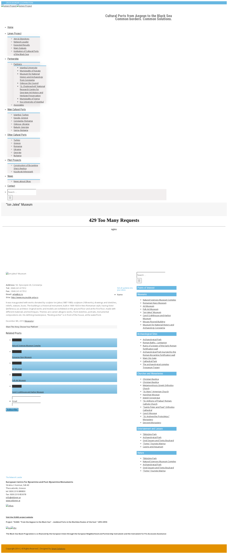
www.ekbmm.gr (13, 500)
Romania (18, 146)
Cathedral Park (150, 361)
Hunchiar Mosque (151, 394)
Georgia (17, 152)
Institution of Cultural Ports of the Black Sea (26, 53)
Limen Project (14, 33)
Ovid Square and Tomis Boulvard (158, 440)
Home (10, 27)
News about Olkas (22, 181)
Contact (11, 185)
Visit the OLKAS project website (19, 517)
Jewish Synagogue (151, 397)
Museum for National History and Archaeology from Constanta (31, 76)
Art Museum (17, 369)
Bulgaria (17, 155)
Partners (18, 64)
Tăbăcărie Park (150, 434)
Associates (19, 104)
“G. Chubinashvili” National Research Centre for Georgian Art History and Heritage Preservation (32, 91)
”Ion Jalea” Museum (152, 312)
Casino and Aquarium (153, 446)
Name (120, 294)
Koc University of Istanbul (32, 101)
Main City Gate (149, 358)
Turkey (17, 140)
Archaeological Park (152, 339)
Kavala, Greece (21, 117)
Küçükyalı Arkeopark (23, 171)
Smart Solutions (58, 548)
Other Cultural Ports (17, 134)
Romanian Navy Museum (22, 357)
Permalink (17, 340)
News (10, 176)
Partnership (13, 58)
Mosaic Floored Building (154, 321)
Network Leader (21, 41)
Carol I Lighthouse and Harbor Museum (28, 392)
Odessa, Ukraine (21, 124)
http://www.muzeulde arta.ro (24, 297)
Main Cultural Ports (16, 109)
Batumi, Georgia (21, 127)
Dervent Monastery (152, 422)
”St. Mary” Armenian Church (156, 391)
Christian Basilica (151, 379)
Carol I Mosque (150, 413)
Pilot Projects (14, 160)
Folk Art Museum (19, 380)
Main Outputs (20, 48)
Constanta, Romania (23, 120)
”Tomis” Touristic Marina (154, 443)
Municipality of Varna (30, 98)
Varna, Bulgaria (21, 130)
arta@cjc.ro (17, 294)
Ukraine (17, 149)
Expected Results (22, 44)
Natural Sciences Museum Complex (26, 345)
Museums (29, 321)
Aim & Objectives (21, 38)
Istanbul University (28, 67)
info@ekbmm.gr (13, 497)
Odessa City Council (29, 83)
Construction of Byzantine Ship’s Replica (26, 167)
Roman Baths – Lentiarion (155, 342)
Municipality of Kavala (30, 70)
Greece (17, 143)
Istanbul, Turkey (21, 114)
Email (14, 401)
